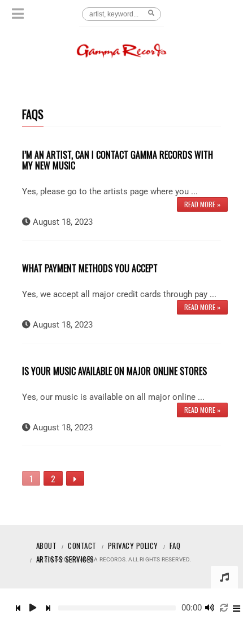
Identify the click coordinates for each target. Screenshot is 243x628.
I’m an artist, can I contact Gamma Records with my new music (117, 160)
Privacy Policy (133, 545)
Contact (82, 545)
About (46, 545)
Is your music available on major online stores (114, 371)
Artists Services (65, 559)
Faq (175, 545)
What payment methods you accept (90, 268)
